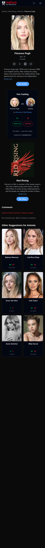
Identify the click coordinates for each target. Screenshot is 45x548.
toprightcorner (27, 135)
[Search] (34, 3)
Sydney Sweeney (11, 257)
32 (28, 118)
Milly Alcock (33, 344)
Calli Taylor (33, 301)
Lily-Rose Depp (33, 257)
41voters (33, 311)
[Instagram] (14, 64)
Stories (4, 11)
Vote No (28, 124)
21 (17, 118)
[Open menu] (40, 3)
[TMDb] (30, 64)
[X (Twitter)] (19, 64)
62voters (33, 267)
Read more (8, 79)
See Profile (22, 84)
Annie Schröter (12, 344)
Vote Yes (17, 124)
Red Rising (12, 11)
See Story (22, 199)
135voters (11, 267)
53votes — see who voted (22, 131)
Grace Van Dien (12, 301)
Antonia (20, 11)
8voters (11, 311)
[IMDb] (25, 64)
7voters (11, 354)
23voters (33, 354)
